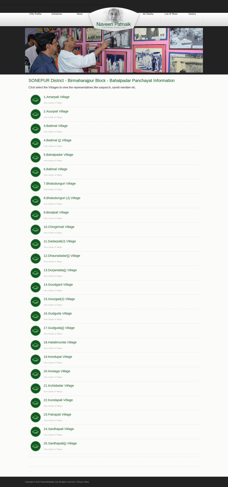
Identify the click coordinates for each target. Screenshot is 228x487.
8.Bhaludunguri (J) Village (62, 198)
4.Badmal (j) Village (57, 140)
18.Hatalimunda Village (60, 342)
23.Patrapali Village (57, 414)
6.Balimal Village (55, 169)
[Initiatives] (56, 19)
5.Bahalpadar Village (58, 154)
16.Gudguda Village (58, 313)
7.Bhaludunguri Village (60, 183)
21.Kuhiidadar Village (59, 385)
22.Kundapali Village (58, 400)
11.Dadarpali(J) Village (60, 241)
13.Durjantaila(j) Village (60, 270)
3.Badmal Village (56, 126)
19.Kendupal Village (58, 357)
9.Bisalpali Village (56, 212)
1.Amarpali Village (56, 97)
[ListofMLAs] (171, 19)
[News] (80, 19)
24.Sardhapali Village (59, 429)
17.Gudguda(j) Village (59, 328)
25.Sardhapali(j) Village (60, 443)
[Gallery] (192, 19)
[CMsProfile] (35, 19)
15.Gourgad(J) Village (59, 299)
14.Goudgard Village (58, 284)
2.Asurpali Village (56, 111)
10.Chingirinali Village (59, 227)
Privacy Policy (83, 482)
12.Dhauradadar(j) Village (62, 255)
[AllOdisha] (148, 19)
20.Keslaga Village (57, 371)
